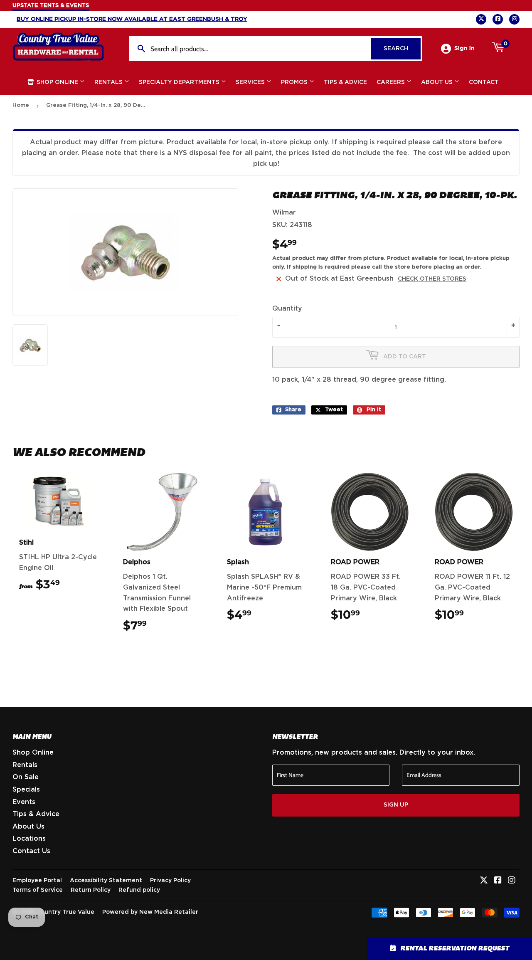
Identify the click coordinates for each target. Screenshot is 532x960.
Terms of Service (37, 890)
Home (20, 105)
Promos (295, 82)
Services (251, 82)
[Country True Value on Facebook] (498, 881)
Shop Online (57, 82)
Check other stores (432, 279)
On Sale (25, 777)
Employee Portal (37, 880)
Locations (29, 838)
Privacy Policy (170, 880)
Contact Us (31, 851)
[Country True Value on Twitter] (484, 881)
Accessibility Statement (106, 880)
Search (402, 49)
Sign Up (396, 805)
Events (23, 802)
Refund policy (139, 890)
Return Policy (91, 890)
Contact (484, 82)
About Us (437, 82)
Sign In (464, 48)
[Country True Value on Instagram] (511, 881)
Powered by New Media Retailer (150, 912)
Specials (26, 789)
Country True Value (65, 912)
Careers (391, 82)
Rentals (109, 82)
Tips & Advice (345, 82)
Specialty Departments (180, 82)
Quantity (287, 308)
